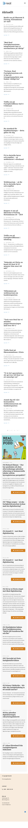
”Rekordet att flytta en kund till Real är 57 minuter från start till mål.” (13, 265)
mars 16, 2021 (6, 683)
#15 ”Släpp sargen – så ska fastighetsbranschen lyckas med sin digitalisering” (14, 504)
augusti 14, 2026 (9, 24)
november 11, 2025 (10, 189)
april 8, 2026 (9, 51)
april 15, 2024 (9, 408)
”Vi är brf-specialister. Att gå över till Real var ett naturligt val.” (14, 375)
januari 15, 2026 (9, 108)
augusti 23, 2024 (9, 380)
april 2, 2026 (9, 82)
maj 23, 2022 (6, 557)
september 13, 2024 (10, 328)
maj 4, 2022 (5, 586)
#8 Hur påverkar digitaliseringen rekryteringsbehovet (11, 714)
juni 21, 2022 (6, 528)
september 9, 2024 (10, 355)
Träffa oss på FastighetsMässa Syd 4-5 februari (14, 104)
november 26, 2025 (10, 162)
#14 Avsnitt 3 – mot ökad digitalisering (13, 532)
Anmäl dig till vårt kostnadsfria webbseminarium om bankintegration (12, 403)
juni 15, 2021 (6, 656)
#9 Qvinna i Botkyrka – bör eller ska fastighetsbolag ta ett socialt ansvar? (14, 687)
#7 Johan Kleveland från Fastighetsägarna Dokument (13, 747)
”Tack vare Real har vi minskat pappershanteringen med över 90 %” (13, 322)
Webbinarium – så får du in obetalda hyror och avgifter (13, 184)
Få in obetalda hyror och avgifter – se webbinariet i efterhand (14, 157)
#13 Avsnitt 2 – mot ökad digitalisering (13, 561)
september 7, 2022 (7, 462)
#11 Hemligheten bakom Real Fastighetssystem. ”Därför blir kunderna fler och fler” (13, 630)
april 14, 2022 (6, 624)
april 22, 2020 (6, 743)
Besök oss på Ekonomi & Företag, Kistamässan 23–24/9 (14, 19)
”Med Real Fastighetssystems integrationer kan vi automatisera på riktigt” (14, 45)
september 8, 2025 (10, 217)
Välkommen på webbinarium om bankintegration (11, 293)
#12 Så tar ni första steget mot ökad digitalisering (13, 590)
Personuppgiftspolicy (6, 779)
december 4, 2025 (10, 135)
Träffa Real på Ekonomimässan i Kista (14, 351)
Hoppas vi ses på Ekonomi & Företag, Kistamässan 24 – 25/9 (13, 213)
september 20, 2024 (10, 297)
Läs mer (5, 35)
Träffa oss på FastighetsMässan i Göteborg (12, 237)
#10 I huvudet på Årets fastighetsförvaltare (12, 659)
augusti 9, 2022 (7, 499)
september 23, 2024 (10, 271)
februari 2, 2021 (7, 710)
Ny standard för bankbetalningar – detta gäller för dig (14, 130)
